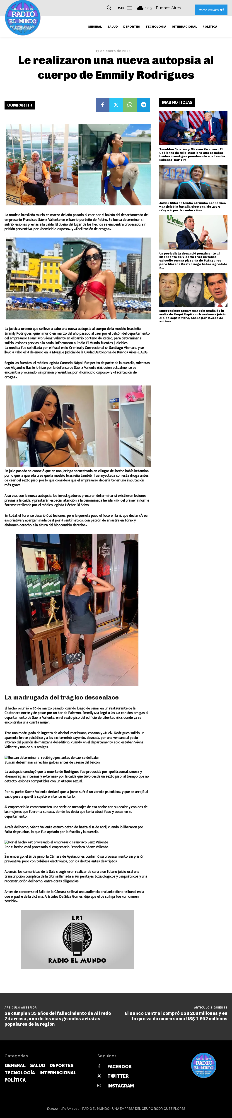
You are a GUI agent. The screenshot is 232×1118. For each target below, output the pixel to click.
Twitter (118, 1076)
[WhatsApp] (130, 105)
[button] (108, 7)
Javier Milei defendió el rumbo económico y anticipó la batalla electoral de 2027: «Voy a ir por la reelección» (192, 206)
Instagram (120, 1086)
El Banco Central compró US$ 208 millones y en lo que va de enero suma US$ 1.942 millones (176, 1016)
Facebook (119, 1066)
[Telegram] (143, 105)
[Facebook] (102, 105)
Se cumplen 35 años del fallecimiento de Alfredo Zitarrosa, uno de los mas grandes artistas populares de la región (58, 1019)
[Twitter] (116, 105)
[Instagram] (99, 1085)
